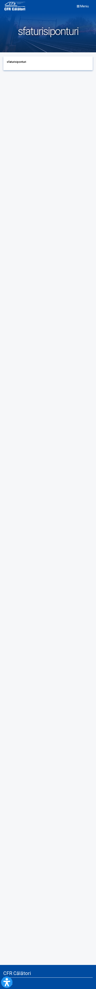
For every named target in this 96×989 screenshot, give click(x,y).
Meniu (84, 6)
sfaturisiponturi (16, 61)
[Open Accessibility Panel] (7, 982)
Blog (10, 983)
